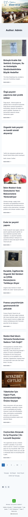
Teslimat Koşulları (17, 507)
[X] (6, 487)
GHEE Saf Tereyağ (14, 476)
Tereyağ (6, 473)
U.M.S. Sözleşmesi (14, 509)
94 (17, 465)
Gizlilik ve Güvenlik (7, 507)
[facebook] (3, 487)
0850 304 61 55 (14, 513)
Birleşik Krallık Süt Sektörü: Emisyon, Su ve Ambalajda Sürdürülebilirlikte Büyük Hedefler (13, 66)
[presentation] (14, 48)
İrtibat (21, 509)
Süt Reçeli (13, 473)
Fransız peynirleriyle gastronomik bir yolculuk (13, 305)
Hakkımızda (14, 511)
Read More (7, 82)
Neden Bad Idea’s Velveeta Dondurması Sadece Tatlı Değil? (13, 339)
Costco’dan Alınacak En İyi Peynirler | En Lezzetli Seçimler (13, 435)
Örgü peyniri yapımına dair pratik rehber (13, 95)
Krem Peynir (20, 473)
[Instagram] (8, 487)
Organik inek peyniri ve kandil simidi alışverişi (13, 130)
